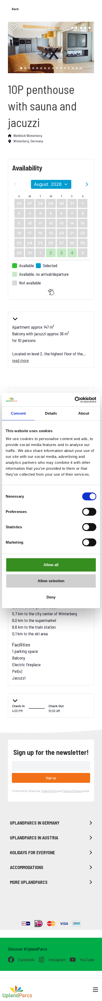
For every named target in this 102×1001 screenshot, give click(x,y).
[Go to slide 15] (77, 68)
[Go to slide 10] (57, 68)
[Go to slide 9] (53, 68)
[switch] (89, 512)
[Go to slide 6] (41, 68)
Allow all (51, 565)
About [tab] (83, 413)
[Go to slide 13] (69, 68)
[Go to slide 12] (65, 68)
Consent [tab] (18, 413)
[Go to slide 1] (21, 68)
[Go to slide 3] (29, 68)
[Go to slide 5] (37, 68)
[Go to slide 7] (45, 68)
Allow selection (51, 581)
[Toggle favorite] (13, 27)
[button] (49, 47)
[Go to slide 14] (73, 68)
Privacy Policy (49, 790)
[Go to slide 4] (33, 68)
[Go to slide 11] (61, 68)
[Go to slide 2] (25, 68)
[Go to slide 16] (81, 68)
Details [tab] (51, 413)
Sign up (51, 778)
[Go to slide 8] (49, 68)
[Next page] (87, 184)
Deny (51, 597)
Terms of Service (72, 790)
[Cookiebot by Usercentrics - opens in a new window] (74, 400)
